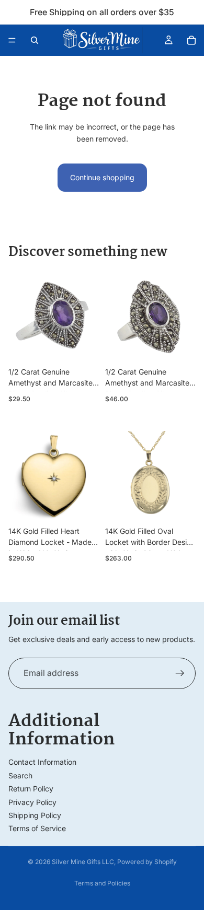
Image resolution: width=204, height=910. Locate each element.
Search (20, 775)
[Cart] (191, 40)
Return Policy (30, 788)
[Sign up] (180, 673)
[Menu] (12, 40)
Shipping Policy (34, 815)
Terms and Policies (102, 883)
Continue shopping (102, 177)
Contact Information (42, 761)
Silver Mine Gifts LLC (83, 862)
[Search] (34, 40)
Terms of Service (37, 828)
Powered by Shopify (147, 862)
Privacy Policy (32, 802)
